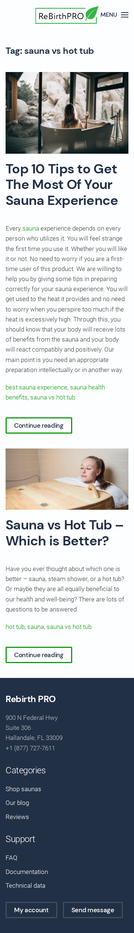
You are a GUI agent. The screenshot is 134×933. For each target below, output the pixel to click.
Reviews (17, 817)
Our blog (17, 802)
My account (31, 910)
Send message (92, 910)
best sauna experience (36, 387)
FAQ (11, 857)
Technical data (25, 885)
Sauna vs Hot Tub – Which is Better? (64, 532)
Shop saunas (23, 789)
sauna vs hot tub (52, 397)
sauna (30, 228)
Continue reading (39, 425)
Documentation (27, 871)
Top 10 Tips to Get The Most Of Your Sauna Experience (62, 184)
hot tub (15, 626)
